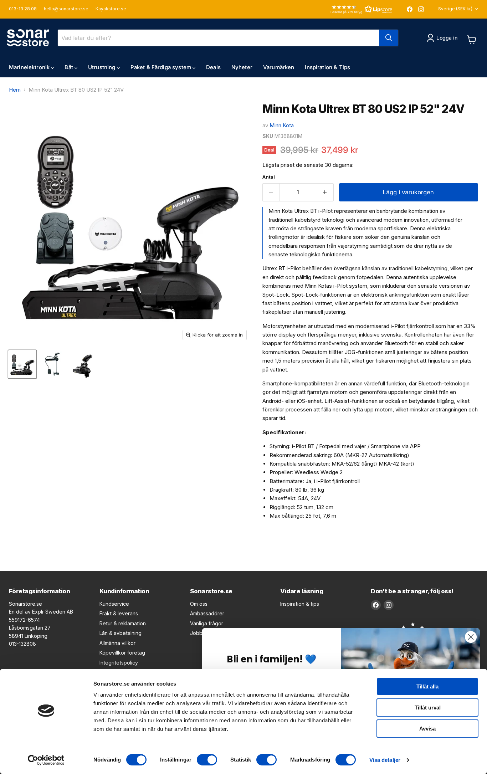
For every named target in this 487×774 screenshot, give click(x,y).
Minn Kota (282, 125)
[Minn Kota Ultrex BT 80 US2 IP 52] (22, 364)
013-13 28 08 (23, 8)
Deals (213, 67)
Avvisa (427, 729)
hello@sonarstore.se (66, 8)
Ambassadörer (207, 613)
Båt (70, 67)
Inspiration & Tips (327, 67)
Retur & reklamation (122, 623)
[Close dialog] (471, 637)
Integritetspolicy (118, 663)
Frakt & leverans (118, 613)
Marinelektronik (30, 67)
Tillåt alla (427, 686)
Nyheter (241, 67)
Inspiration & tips (299, 604)
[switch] (207, 759)
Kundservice (114, 604)
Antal (268, 177)
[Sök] (388, 38)
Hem (15, 90)
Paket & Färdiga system (161, 67)
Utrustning (102, 67)
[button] (351, 9)
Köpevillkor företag (122, 653)
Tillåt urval (428, 707)
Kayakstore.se (111, 8)
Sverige (455, 8)
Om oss (198, 604)
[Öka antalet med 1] (325, 192)
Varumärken (278, 67)
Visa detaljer (384, 760)
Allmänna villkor (117, 643)
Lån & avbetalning (120, 633)
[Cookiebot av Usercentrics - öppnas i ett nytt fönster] (46, 760)
